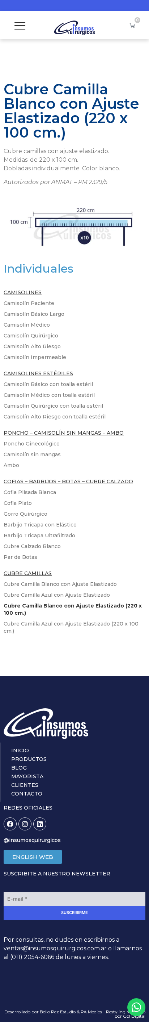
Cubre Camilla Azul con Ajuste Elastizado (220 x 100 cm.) (71, 627)
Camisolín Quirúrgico (31, 335)
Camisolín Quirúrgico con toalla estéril (53, 406)
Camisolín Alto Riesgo (32, 346)
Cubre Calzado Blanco (32, 546)
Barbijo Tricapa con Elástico (40, 524)
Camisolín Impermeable (35, 357)
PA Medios (91, 1011)
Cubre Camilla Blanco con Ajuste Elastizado (60, 584)
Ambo (11, 465)
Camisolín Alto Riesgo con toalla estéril (55, 416)
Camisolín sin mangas (32, 454)
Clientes (24, 785)
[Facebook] (10, 823)
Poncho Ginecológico (32, 443)
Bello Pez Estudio (58, 1011)
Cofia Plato (18, 503)
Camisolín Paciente (29, 303)
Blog (19, 768)
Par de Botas (20, 557)
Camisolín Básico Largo (34, 314)
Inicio (20, 750)
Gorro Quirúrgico (25, 514)
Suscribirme (74, 912)
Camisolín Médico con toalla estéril (49, 395)
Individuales (38, 268)
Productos (29, 759)
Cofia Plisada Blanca (30, 492)
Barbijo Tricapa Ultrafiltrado (39, 535)
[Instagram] (24, 823)
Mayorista (27, 776)
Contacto (26, 793)
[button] (19, 25)
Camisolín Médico (27, 325)
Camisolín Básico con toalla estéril (48, 384)
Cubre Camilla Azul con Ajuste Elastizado (57, 595)
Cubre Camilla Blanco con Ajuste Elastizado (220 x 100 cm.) (73, 609)
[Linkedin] (39, 823)
